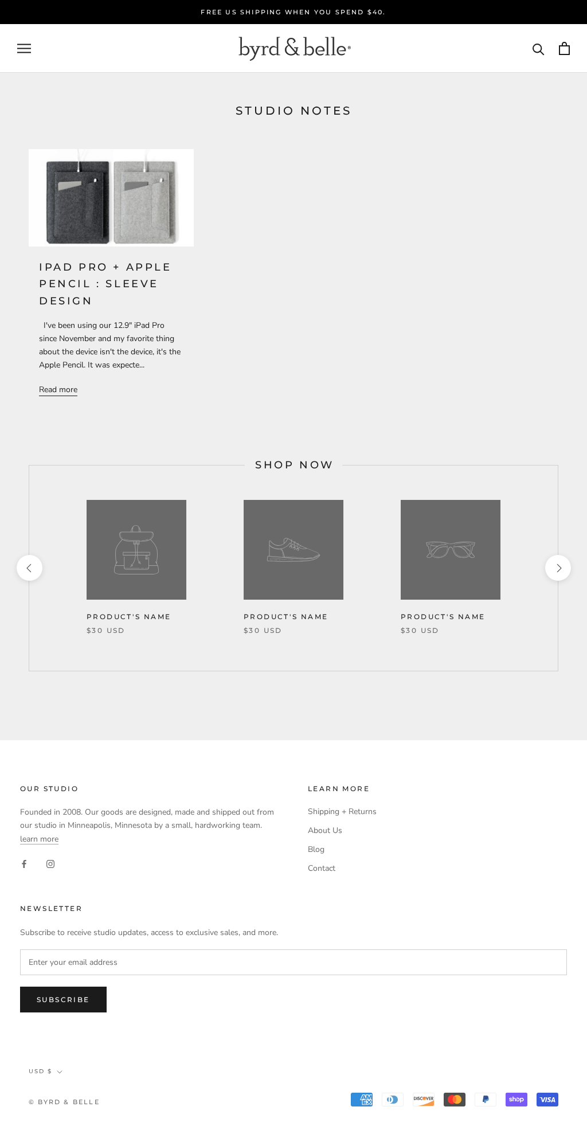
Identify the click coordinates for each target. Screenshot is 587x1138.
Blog (316, 849)
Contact (321, 868)
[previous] (29, 568)
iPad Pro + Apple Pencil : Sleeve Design (105, 284)
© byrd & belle (64, 1102)
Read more (58, 389)
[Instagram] (50, 863)
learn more (39, 839)
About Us (325, 830)
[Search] (539, 48)
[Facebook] (24, 863)
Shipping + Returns (342, 811)
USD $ (40, 1071)
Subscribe (63, 999)
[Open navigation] (24, 48)
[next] (557, 568)
